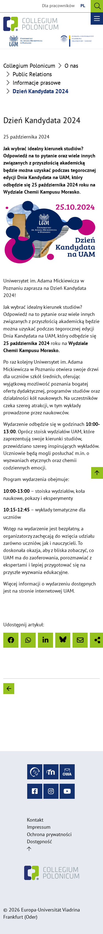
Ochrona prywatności (49, 834)
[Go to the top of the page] (29, 849)
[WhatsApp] (28, 640)
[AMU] (25, 41)
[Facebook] (10, 640)
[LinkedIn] (45, 640)
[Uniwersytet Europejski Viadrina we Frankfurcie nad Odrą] (77, 41)
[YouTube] (67, 791)
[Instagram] (51, 791)
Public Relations (32, 74)
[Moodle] (51, 771)
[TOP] (97, 472)
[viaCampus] (34, 771)
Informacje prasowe (37, 82)
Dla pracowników (58, 5)
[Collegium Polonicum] (30, 24)
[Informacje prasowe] (60, 688)
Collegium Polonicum (29, 65)
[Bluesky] (62, 640)
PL (82, 5)
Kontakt (35, 820)
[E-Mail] (80, 640)
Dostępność (39, 841)
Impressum (39, 827)
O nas (71, 65)
